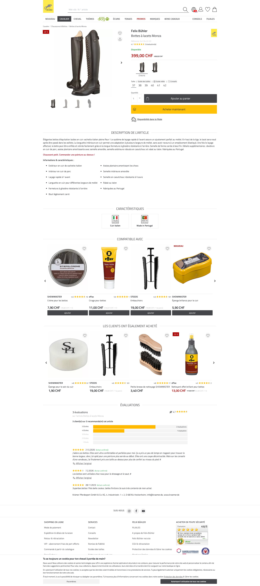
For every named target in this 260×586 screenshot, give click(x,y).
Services (93, 522)
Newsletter (93, 538)
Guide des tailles (144, 81)
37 (133, 85)
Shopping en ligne (54, 522)
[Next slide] (121, 62)
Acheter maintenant (174, 109)
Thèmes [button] (90, 18)
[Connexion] (200, 9)
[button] (104, 19)
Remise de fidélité (96, 543)
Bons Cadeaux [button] (172, 18)
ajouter (109, 312)
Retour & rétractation (54, 538)
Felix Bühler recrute (141, 538)
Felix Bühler (139, 522)
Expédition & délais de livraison (58, 533)
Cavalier (46, 26)
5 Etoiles (85, 426)
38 (139, 85)
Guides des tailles (96, 549)
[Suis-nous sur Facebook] (136, 511)
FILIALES (136, 527)
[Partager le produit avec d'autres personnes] (119, 39)
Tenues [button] (128, 18)
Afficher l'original (84, 463)
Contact (91, 527)
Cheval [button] (77, 18)
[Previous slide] (45, 62)
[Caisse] (214, 9)
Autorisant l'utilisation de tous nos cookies (188, 581)
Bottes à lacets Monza (78, 26)
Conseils (173, 81)
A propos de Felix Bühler (143, 533)
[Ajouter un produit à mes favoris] (119, 33)
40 (152, 85)
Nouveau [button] (50, 18)
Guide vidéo (160, 81)
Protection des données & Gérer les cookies (152, 549)
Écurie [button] (116, 18)
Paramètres (71, 581)
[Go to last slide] (45, 281)
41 (158, 85)
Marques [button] (155, 18)
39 (146, 85)
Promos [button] (141, 18)
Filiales (211, 18)
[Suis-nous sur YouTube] (143, 511)
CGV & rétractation (141, 543)
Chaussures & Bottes (59, 26)
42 (164, 85)
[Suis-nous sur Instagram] (129, 511)
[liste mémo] (207, 9)
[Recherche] (186, 10)
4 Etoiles (85, 430)
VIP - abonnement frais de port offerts (61, 543)
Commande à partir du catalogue (59, 549)
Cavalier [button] (64, 18)
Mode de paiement (52, 527)
